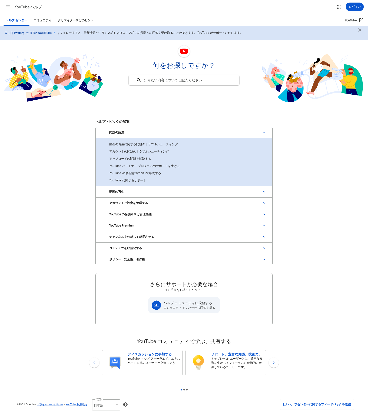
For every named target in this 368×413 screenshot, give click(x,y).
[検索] (139, 80)
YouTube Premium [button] (122, 225)
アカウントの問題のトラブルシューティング (139, 151)
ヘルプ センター (16, 20)
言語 (99, 399)
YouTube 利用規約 (76, 404)
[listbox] (106, 404)
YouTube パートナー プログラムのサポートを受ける (144, 166)
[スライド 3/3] (187, 389)
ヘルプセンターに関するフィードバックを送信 (319, 404)
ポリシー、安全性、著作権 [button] (127, 259)
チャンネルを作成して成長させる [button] (131, 237)
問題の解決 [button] (116, 132)
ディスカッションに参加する (150, 354)
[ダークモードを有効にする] (125, 404)
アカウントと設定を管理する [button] (128, 203)
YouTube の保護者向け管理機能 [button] (130, 214)
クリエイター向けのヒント (76, 20)
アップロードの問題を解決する (130, 159)
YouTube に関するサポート (127, 180)
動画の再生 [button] (116, 192)
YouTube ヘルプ (28, 7)
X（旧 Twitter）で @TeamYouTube (28, 33)
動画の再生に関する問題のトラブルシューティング (143, 144)
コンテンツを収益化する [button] (125, 248)
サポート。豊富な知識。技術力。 (236, 354)
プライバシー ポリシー (50, 404)
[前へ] (94, 362)
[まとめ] (359, 31)
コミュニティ (43, 20)
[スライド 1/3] (181, 389)
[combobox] (184, 80)
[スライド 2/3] (184, 389)
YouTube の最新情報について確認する (135, 173)
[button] (8, 7)
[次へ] (274, 362)
